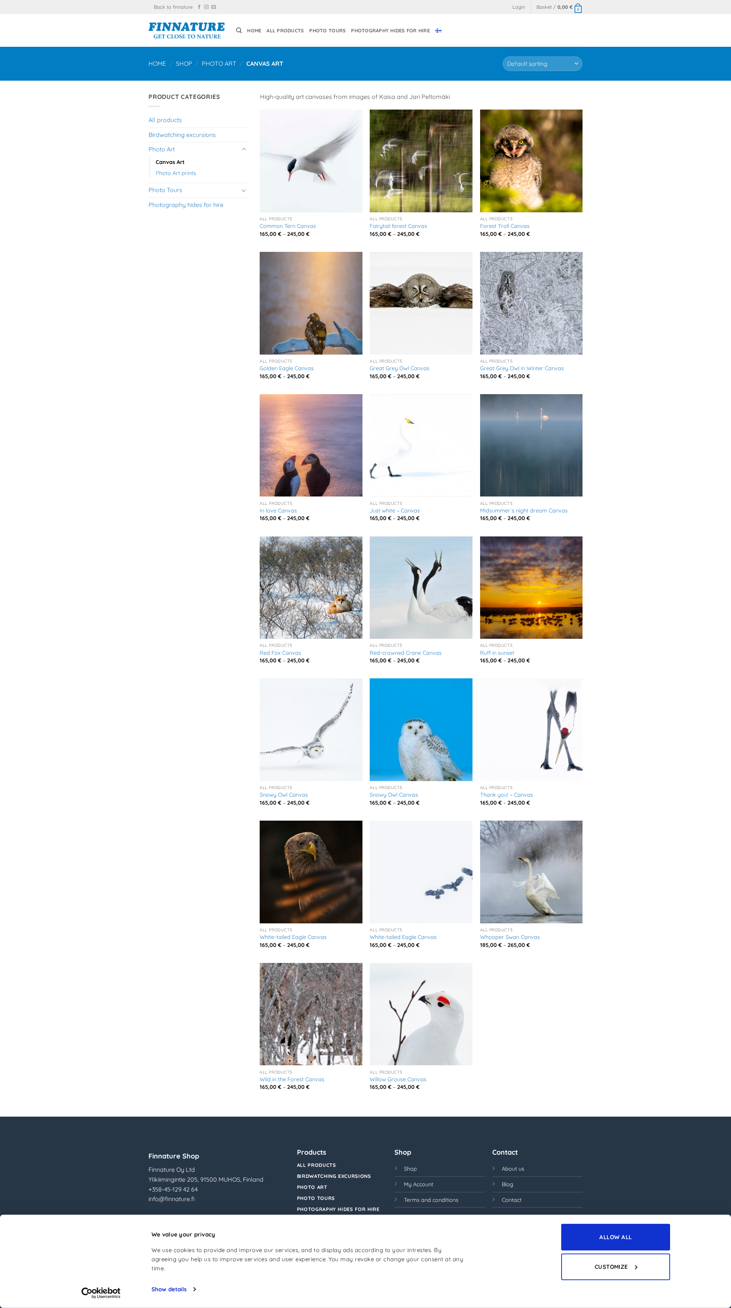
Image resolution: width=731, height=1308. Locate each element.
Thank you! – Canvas (506, 794)
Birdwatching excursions (182, 134)
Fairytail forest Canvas (398, 226)
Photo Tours (327, 30)
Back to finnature (173, 7)
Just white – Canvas (395, 510)
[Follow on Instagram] (206, 7)
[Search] (239, 30)
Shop (184, 63)
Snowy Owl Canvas (284, 794)
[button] (518, 7)
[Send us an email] (213, 7)
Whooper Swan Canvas (510, 937)
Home (254, 30)
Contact (512, 1200)
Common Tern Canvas (288, 226)
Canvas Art (170, 162)
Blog (507, 1184)
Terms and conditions (431, 1200)
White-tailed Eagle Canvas (293, 937)
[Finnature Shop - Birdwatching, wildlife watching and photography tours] (186, 30)
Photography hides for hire (390, 30)
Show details (169, 1289)
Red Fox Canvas (280, 652)
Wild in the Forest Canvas (292, 1079)
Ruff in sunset (497, 652)
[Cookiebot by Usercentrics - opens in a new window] (101, 1293)
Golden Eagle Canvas (287, 368)
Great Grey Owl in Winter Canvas (522, 368)
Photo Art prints (176, 173)
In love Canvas (278, 510)
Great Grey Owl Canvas (399, 368)
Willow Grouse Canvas (398, 1079)
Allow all (615, 1237)
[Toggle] (244, 149)
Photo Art (219, 63)
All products (285, 30)
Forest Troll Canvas (505, 226)
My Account (418, 1184)
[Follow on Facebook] (199, 7)
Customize (611, 1266)
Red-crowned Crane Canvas (406, 652)
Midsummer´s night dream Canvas (524, 510)
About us (513, 1168)
